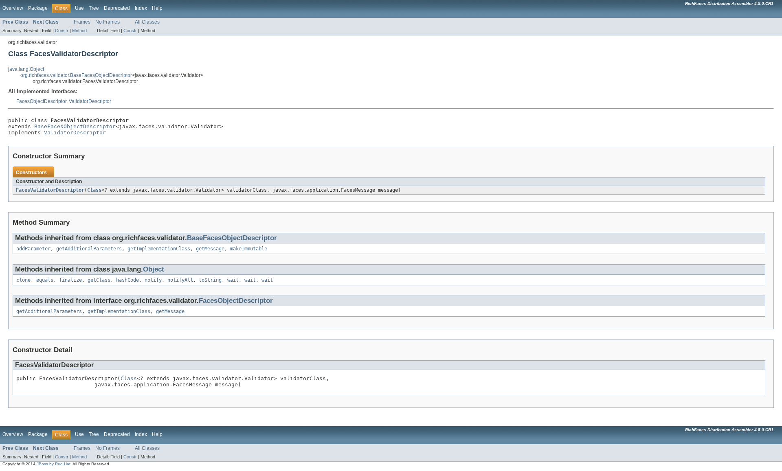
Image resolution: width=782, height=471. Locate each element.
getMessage (210, 249)
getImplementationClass (158, 249)
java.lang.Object (26, 69)
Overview (12, 8)
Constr (61, 30)
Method (79, 30)
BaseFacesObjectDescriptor (75, 126)
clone (23, 280)
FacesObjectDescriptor (41, 101)
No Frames (107, 22)
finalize (70, 280)
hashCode (127, 280)
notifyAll (180, 280)
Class (94, 190)
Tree (94, 8)
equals (44, 280)
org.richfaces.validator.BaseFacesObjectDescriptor (76, 75)
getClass (99, 280)
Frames (82, 22)
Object (153, 269)
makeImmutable (248, 249)
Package (38, 8)
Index (141, 8)
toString (210, 280)
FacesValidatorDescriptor (50, 190)
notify (153, 280)
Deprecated (117, 8)
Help (157, 8)
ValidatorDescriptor (90, 101)
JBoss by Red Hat (53, 464)
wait (233, 280)
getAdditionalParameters (89, 249)
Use (79, 8)
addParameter (33, 249)
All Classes (147, 22)
